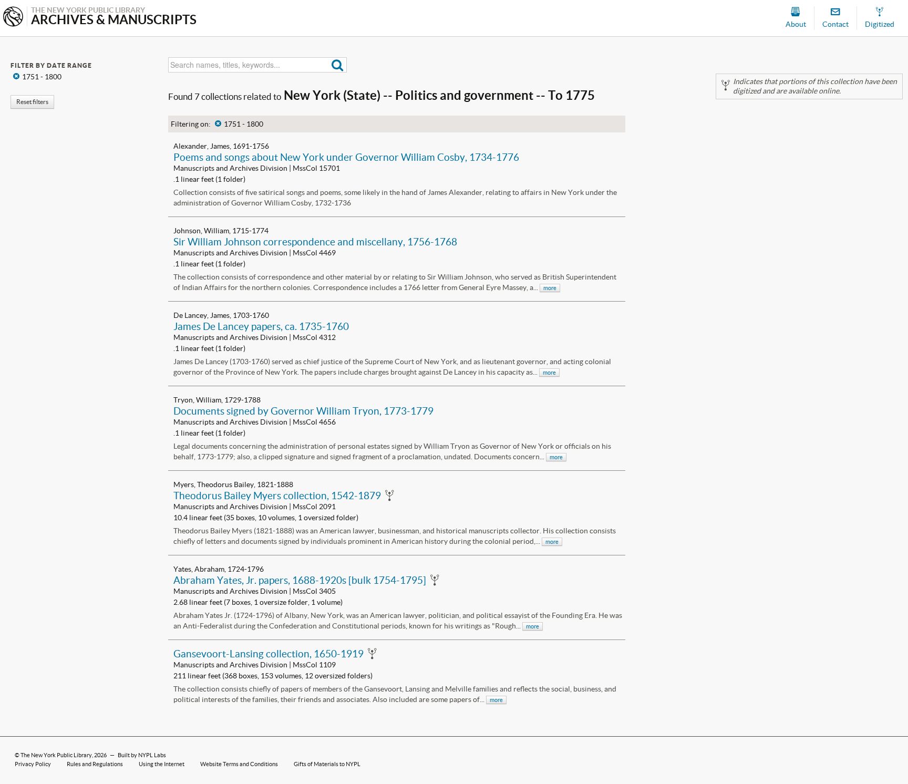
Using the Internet (161, 764)
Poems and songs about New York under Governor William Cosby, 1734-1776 (346, 157)
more (549, 288)
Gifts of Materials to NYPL (327, 764)
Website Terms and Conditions (239, 764)
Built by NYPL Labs (142, 755)
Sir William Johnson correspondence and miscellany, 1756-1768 (315, 241)
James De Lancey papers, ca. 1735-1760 (261, 326)
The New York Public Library (56, 755)
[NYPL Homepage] (13, 17)
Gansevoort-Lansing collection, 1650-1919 (268, 653)
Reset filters (32, 101)
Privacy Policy (33, 764)
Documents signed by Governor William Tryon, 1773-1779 (303, 411)
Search (337, 65)
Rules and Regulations (95, 764)
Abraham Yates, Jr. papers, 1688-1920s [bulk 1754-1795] (299, 580)
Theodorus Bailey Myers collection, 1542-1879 (277, 495)
